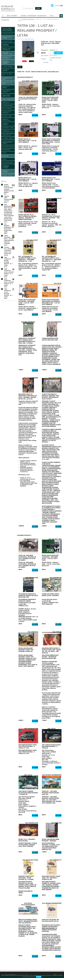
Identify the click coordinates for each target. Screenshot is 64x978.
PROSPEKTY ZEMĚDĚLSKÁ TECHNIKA (5, 62)
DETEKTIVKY (5, 156)
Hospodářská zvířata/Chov (6, 95)
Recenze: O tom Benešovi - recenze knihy (33, 15)
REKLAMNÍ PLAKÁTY (7, 41)
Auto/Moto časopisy (5, 70)
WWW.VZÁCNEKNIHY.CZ (49, 928)
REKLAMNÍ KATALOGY (7, 33)
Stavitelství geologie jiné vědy (7, 131)
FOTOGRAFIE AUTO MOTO (7, 78)
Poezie (4, 159)
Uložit (25, 61)
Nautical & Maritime (5, 171)
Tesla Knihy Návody (8, 146)
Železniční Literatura (5, 44)
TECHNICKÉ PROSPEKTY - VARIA (7, 53)
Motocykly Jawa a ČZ (7, 74)
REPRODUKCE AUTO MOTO (7, 83)
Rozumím (38, 977)
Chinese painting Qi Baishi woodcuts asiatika (8, 142)
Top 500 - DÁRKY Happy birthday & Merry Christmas (7, 29)
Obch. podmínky (12, 15)
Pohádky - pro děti (7, 175)
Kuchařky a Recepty (8, 138)
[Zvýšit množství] (53, 52)
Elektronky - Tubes (8, 127)
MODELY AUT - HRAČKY (6, 87)
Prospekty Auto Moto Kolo (6, 57)
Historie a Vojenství (5, 124)
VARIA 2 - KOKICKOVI (7, 99)
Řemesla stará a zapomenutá (7, 49)
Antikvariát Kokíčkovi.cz (8, 8)
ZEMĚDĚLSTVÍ (6, 102)
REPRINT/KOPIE (6, 149)
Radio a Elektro (7, 108)
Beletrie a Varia (6, 116)
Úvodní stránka (3, 15)
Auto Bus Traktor (7, 66)
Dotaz (46, 62)
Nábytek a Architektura (6, 119)
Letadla (4, 153)
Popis (19, 67)
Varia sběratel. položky (6, 91)
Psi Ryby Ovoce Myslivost (6, 112)
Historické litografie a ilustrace (5, 166)
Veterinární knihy (7, 105)
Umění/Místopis (6, 135)
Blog (51, 15)
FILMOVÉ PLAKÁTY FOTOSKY (7, 37)
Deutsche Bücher (7, 162)
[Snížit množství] (53, 53)
